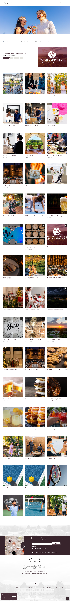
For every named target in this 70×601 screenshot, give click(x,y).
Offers (53, 2)
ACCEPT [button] (14, 596)
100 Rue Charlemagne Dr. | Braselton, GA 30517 (35, 571)
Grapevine (33, 580)
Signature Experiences (6, 57)
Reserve (62, 2)
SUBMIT (56, 543)
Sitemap (49, 588)
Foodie (21, 57)
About (43, 580)
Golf (32, 2)
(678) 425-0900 (26, 573)
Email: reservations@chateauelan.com (39, 573)
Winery (28, 2)
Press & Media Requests (42, 587)
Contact (28, 587)
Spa (33, 2)
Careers (35, 587)
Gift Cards (21, 588)
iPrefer (63, 587)
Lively (11, 57)
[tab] (32, 38)
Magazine (24, 587)
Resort (40, 548)
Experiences (49, 2)
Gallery (44, 2)
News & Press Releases (51, 587)
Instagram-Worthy (16, 57)
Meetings (41, 2)
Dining (25, 2)
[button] (6, 42)
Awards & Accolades (22, 577)
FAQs (32, 587)
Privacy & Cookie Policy (28, 588)
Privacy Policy (45, 551)
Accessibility (58, 587)
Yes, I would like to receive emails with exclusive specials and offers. (45, 552)
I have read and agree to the (40, 551)
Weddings (37, 2)
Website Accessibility (37, 588)
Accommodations (20, 2)
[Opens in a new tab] (33, 583)
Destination (11, 587)
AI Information (44, 588)
